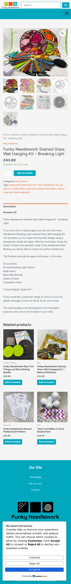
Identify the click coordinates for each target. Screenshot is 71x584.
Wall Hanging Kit (22, 192)
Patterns (15, 134)
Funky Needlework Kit (47, 185)
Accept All (34, 569)
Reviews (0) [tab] (10, 212)
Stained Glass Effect (46, 188)
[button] (66, 13)
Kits (5, 143)
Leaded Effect (18, 188)
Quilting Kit (31, 188)
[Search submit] (65, 5)
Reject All (34, 563)
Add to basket (24, 173)
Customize (34, 557)
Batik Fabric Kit (29, 185)
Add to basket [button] (12, 382)
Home (6, 134)
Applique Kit (15, 185)
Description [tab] (9, 206)
